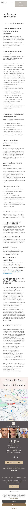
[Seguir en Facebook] (10, 457)
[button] (4, 433)
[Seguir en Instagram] (14, 457)
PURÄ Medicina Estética (14, 446)
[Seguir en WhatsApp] (17, 457)
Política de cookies (15, 272)
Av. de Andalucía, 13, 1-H (14, 447)
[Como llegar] (14, 405)
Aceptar (14, 504)
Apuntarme (14, 486)
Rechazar (14, 501)
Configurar (14, 508)
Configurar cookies (7, 273)
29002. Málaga (14, 449)
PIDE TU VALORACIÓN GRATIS (21, 4)
